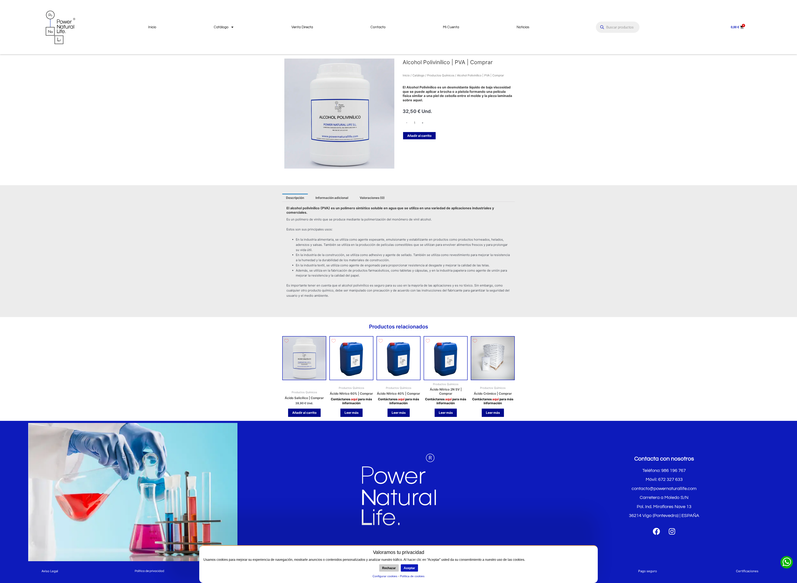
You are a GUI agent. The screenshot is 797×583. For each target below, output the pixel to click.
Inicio (152, 27)
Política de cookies (412, 576)
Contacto (378, 27)
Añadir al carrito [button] (304, 413)
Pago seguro (647, 571)
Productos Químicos (440, 75)
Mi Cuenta (451, 27)
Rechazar (389, 568)
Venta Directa (302, 27)
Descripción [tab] (295, 198)
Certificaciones (747, 571)
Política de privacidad (149, 571)
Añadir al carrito (419, 136)
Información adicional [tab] (331, 198)
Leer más (351, 413)
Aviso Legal (50, 571)
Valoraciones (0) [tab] (372, 198)
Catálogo (221, 27)
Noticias (523, 27)
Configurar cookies (385, 576)
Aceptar (409, 568)
